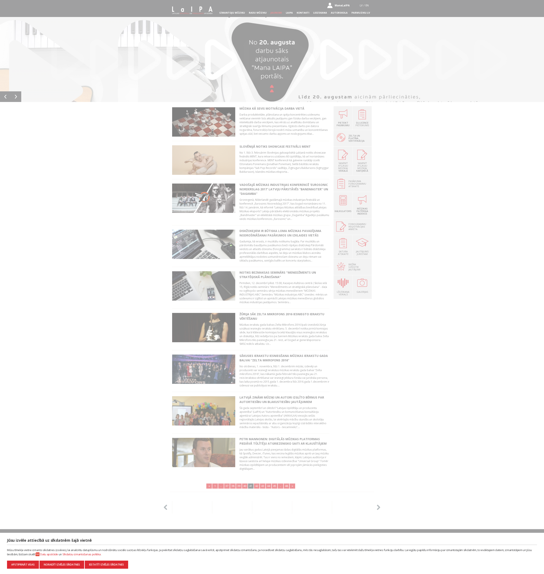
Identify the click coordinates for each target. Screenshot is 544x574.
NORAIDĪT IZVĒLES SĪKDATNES (62, 564)
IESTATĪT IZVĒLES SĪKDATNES (106, 564)
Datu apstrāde (49, 554)
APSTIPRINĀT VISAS (23, 564)
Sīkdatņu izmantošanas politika (81, 554)
